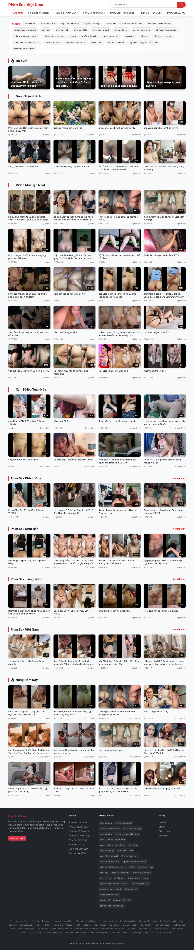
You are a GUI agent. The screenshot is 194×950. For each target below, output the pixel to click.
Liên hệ (162, 822)
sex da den (30, 23)
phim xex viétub (48, 23)
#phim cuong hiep (142, 872)
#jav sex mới (131, 889)
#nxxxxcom (105, 878)
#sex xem (133, 845)
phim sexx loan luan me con (26, 42)
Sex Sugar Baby (130, 925)
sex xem (46, 30)
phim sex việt (62, 30)
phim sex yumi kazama (132, 23)
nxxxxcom (129, 36)
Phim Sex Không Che (93, 12)
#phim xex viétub (123, 823)
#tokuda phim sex (140, 883)
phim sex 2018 (80, 30)
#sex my (104, 872)
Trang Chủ (17, 12)
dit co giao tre (121, 30)
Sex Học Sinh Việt (77, 853)
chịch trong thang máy (53, 36)
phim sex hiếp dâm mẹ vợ (25, 36)
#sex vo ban (106, 834)
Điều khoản (164, 831)
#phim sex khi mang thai (111, 906)
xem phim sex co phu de (159, 23)
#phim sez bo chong (138, 878)
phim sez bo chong (163, 36)
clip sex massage (92, 23)
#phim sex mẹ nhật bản (134, 861)
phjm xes (144, 36)
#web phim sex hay (109, 894)
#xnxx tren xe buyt (109, 856)
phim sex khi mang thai (24, 48)
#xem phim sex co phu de (112, 839)
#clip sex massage (133, 828)
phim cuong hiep (111, 36)
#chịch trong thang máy (141, 867)
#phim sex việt (107, 850)
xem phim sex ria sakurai (25, 30)
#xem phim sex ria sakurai (112, 845)
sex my (72, 36)
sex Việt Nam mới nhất (162, 933)
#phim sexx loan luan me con (114, 883)
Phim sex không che (99, 933)
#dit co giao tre (129, 856)
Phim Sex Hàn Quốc (151, 12)
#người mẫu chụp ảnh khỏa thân (115, 900)
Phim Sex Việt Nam (25, 4)
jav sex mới (96, 42)
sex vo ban (111, 23)
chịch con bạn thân (70, 23)
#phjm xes (119, 878)
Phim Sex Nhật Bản (65, 12)
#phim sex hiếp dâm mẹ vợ (113, 867)
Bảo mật (163, 835)
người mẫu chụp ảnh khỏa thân (143, 42)
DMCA (162, 827)
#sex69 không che (121, 872)
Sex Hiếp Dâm (43, 925)
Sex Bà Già (115, 925)
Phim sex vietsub (120, 933)
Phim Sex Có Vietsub (62, 925)
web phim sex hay (115, 42)
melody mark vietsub (75, 42)
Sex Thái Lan (100, 925)
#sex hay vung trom (109, 861)
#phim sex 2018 (125, 850)
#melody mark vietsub (110, 889)
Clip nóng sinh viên (139, 933)
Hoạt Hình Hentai (83, 925)
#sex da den (106, 823)
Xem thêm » (179, 478)
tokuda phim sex (52, 42)
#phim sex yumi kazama (127, 834)
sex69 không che (90, 36)
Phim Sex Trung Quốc (122, 12)
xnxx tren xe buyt (101, 30)
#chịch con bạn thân (110, 828)
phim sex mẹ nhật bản (166, 30)
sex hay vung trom (141, 30)
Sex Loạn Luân (26, 925)
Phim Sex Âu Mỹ (176, 12)
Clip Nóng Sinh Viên (78, 849)
